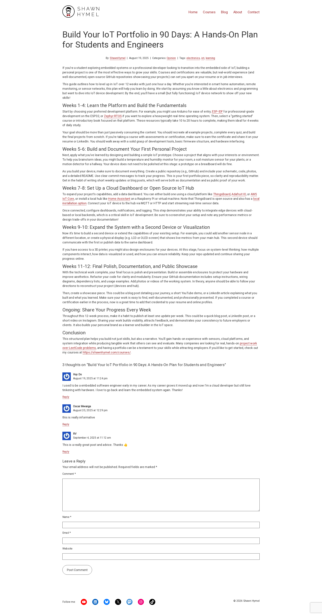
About (237, 12)
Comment (69, 473)
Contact (254, 12)
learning (210, 58)
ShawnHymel (117, 58)
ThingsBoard (221, 194)
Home (193, 12)
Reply (65, 396)
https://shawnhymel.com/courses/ (107, 352)
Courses (209, 12)
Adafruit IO (239, 194)
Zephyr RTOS (113, 116)
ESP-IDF (217, 111)
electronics (193, 58)
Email (66, 532)
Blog (224, 12)
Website (67, 548)
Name (66, 517)
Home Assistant (119, 198)
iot (202, 58)
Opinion (171, 58)
